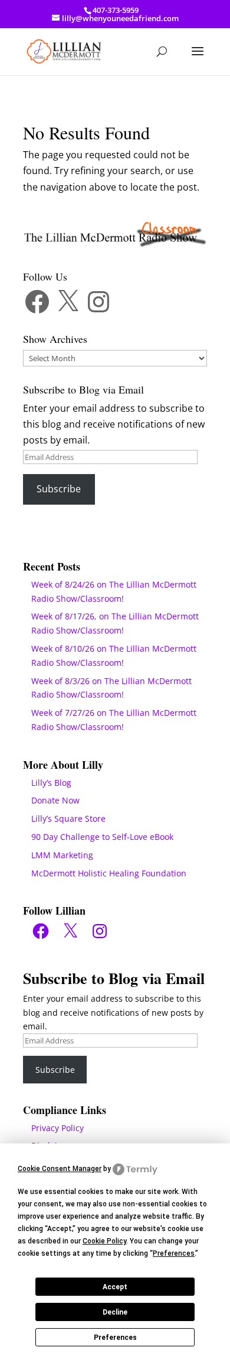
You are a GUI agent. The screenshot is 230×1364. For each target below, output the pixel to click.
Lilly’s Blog (51, 782)
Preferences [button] (174, 1253)
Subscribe (59, 488)
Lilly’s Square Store (68, 818)
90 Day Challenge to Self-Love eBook (102, 836)
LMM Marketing (62, 855)
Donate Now (55, 800)
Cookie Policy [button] (104, 1241)
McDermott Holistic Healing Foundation (108, 873)
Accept (115, 1287)
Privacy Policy (57, 1127)
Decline (115, 1312)
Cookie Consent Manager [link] (59, 1169)
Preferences (115, 1337)
